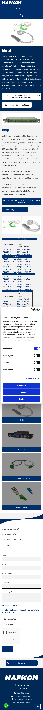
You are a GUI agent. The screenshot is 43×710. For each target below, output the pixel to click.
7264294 (7, 267)
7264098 (7, 261)
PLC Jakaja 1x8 (23, 254)
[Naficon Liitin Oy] (21, 406)
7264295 (7, 269)
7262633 (7, 289)
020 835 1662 (23, 693)
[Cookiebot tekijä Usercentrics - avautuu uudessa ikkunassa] (30, 309)
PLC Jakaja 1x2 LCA (21, 276)
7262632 (7, 276)
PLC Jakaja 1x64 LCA (22, 289)
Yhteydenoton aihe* (10, 529)
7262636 (7, 304)
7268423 (7, 301)
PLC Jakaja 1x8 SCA (21, 264)
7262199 (7, 284)
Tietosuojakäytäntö (23, 699)
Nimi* (4, 555)
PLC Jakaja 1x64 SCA (22, 272)
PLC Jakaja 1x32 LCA (22, 287)
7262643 (7, 259)
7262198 (7, 281)
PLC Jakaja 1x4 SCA (21, 261)
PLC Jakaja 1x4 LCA (21, 279)
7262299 (7, 254)
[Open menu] (39, 3)
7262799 (7, 287)
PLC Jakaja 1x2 (23, 249)
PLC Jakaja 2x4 (23, 304)
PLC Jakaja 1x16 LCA (22, 284)
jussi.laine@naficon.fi (23, 696)
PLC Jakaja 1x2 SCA (21, 259)
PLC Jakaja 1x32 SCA (22, 269)
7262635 (7, 249)
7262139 (7, 279)
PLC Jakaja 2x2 (23, 301)
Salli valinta (21, 392)
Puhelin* (5, 582)
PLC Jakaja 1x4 (23, 252)
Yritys (4, 564)
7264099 (7, 264)
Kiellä (21, 399)
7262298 (7, 252)
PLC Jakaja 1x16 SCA (22, 267)
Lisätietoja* (7, 592)
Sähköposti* (7, 573)
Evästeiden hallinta (21, 703)
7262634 (7, 272)
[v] (21, 493)
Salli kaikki (21, 386)
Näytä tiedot (31, 379)
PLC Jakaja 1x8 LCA (21, 281)
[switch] (37, 355)
